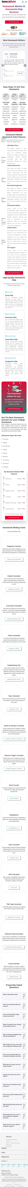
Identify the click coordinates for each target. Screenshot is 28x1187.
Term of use (9, 1184)
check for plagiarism (14, 559)
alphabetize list (14, 828)
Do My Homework (14, 22)
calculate (14, 887)
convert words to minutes (14, 739)
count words (14, 798)
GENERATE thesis (14, 648)
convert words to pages (14, 768)
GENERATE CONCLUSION (14, 619)
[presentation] (2, 65)
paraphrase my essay (14, 679)
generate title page (14, 917)
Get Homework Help (14, 517)
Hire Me (21, 73)
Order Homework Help (14, 129)
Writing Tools (8, 1146)
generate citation (14, 589)
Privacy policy (17, 1184)
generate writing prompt (14, 947)
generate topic (14, 709)
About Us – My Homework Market (13, 1143)
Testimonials (8, 1144)
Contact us (8, 1141)
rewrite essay (14, 976)
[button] (14, 1148)
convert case (14, 857)
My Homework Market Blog (11, 1139)
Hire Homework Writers (14, 272)
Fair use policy (21, 1186)
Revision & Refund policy (9, 1186)
